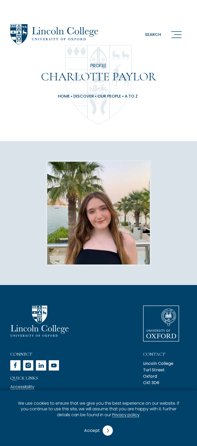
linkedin (41, 365)
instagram (28, 365)
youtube (54, 365)
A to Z (131, 96)
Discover (83, 96)
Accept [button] (92, 430)
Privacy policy (126, 415)
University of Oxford (161, 323)
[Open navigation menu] (176, 34)
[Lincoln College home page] (54, 34)
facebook (15, 365)
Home (64, 96)
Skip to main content (33, 6)
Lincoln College (39, 321)
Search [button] (153, 34)
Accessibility (22, 387)
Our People (109, 96)
